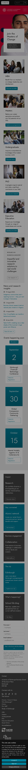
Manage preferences (14, 767)
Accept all (14, 760)
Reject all (14, 763)
